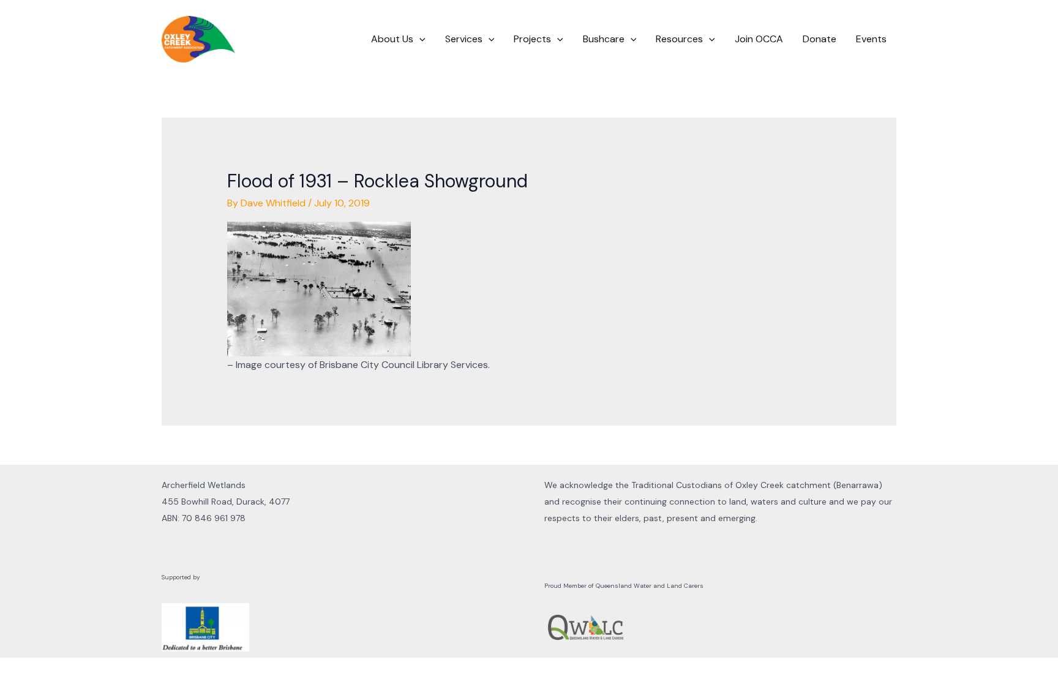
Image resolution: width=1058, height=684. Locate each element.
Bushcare (604, 38)
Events (871, 38)
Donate (819, 38)
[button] (419, 39)
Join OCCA (759, 38)
